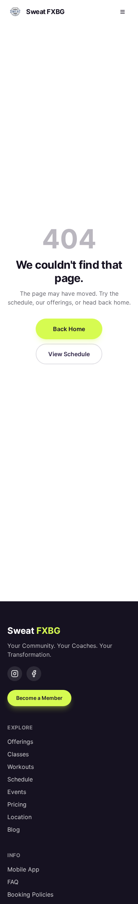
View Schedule (69, 354)
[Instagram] (14, 673)
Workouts (20, 766)
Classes (18, 754)
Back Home (69, 329)
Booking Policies (30, 894)
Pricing (16, 804)
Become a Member (39, 698)
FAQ (12, 882)
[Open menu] (122, 12)
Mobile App (23, 869)
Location (19, 817)
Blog (13, 829)
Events (16, 791)
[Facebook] (33, 673)
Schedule (20, 779)
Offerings (20, 741)
